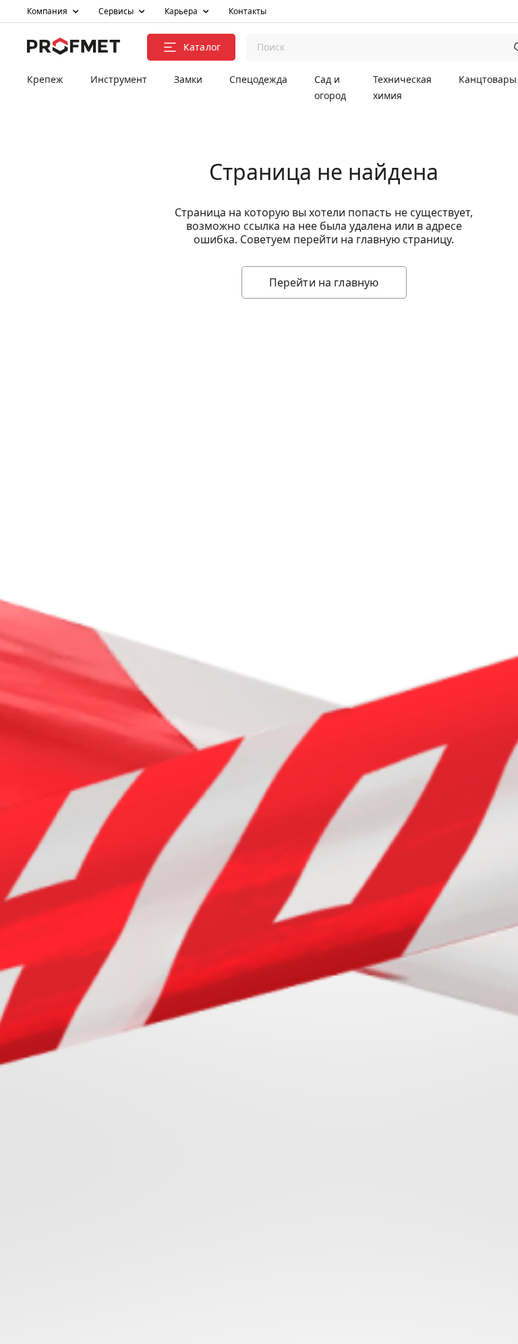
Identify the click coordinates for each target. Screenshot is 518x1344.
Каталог (202, 46)
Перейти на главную (324, 282)
